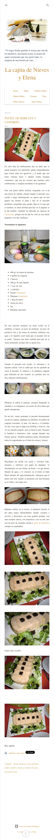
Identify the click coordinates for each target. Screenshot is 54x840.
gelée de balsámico (41, 522)
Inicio (15, 90)
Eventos (33, 96)
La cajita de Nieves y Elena (27, 73)
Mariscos (21, 768)
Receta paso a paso (11, 772)
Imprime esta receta (17, 753)
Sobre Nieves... (19, 101)
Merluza (28, 768)
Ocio (44, 96)
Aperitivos (13, 768)
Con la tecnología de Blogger (29, 826)
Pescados (35, 768)
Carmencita (9, 214)
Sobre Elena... (37, 101)
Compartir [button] (8, 764)
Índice (26, 90)
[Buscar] (47, 4)
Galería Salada (40, 90)
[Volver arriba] (26, 834)
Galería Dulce (18, 96)
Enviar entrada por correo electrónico (26, 764)
